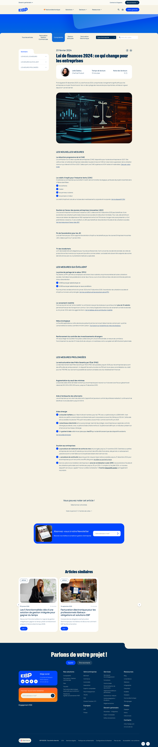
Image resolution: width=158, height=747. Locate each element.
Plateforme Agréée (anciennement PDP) (71, 694)
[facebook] (127, 50)
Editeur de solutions (109, 718)
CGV (62, 740)
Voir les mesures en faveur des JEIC (67, 222)
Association (86, 685)
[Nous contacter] (148, 744)
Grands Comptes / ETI (89, 701)
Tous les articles (27, 37)
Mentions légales (71, 740)
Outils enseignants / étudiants (109, 699)
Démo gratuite (133, 10)
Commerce (86, 679)
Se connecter (131, 3)
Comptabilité (58, 37)
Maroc (126, 712)
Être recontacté (84, 663)
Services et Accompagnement (109, 676)
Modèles (126, 691)
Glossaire (126, 695)
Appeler (70, 663)
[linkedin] (131, 50)
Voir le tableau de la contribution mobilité (98, 310)
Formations (107, 680)
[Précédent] (18, 605)
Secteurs (82, 10)
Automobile (86, 682)
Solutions (69, 10)
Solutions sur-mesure (110, 695)
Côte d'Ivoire (127, 716)
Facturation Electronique (84, 37)
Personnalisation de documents (109, 687)
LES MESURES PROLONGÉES (29, 67)
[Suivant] (139, 605)
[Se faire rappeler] (143, 744)
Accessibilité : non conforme (131, 740)
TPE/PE (85, 695)
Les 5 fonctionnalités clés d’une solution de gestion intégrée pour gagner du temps (37, 612)
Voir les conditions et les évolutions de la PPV (94, 292)
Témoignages (128, 701)
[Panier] (123, 10)
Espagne (126, 709)
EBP (84, 709)
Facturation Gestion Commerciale (43, 37)
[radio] (75, 508)
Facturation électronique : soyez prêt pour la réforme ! (71, 690)
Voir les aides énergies (63, 435)
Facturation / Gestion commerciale (69, 679)
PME (84, 698)
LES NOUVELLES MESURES (29, 56)
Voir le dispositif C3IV (118, 199)
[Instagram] (36, 681)
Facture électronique (53, 10)
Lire (23, 629)
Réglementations (109, 703)
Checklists (127, 688)
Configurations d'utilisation (104, 740)
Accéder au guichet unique (103, 459)
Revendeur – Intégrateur (111, 711)
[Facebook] (31, 681)
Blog (125, 675)
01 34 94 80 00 (128, 727)
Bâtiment (86, 675)
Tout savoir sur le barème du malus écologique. (105, 326)
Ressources (96, 10)
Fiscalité (65, 686)
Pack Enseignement (89, 691)
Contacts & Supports (116, 2)
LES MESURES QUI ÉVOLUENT (30, 62)
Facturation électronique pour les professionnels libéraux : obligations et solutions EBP (78, 612)
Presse (85, 712)
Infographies (127, 685)
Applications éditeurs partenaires (110, 691)
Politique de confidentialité (86, 740)
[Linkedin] (23, 681)
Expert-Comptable (109, 714)
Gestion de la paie (70, 37)
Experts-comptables (89, 688)
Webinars (126, 682)
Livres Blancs (127, 679)
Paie (64, 683)
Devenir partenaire (25, 2)
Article (24, 580)
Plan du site (117, 740)
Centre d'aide (108, 683)
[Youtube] (27, 681)
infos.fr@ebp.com (129, 724)
